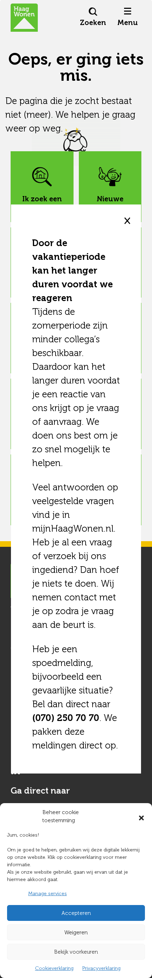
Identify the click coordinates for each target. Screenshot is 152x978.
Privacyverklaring (101, 968)
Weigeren (76, 932)
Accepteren (76, 913)
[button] (141, 816)
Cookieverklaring (54, 968)
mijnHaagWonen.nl (72, 528)
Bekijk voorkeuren (76, 952)
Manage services (47, 894)
